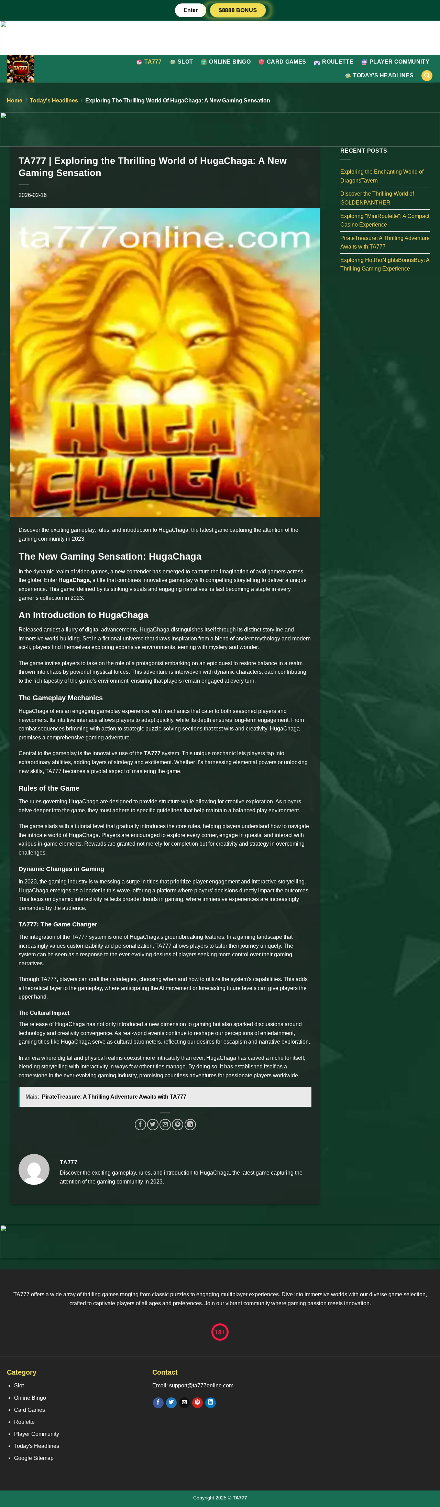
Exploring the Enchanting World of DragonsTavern (382, 176)
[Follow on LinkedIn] (210, 1402)
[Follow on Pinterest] (197, 1402)
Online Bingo (230, 62)
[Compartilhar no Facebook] (140, 1124)
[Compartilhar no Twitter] (152, 1124)
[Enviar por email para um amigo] (165, 1124)
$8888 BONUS (238, 10)
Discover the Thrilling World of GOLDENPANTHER (377, 198)
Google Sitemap (34, 1458)
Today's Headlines (383, 75)
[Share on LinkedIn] (190, 1124)
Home (14, 100)
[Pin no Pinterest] (177, 1124)
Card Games (286, 62)
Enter (191, 10)
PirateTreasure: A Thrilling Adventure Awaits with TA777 (385, 242)
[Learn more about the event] (220, 37)
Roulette (337, 62)
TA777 (153, 62)
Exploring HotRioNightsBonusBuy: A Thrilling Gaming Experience (384, 264)
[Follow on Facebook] (158, 1402)
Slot (185, 62)
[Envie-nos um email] (184, 1402)
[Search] (426, 75)
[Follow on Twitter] (171, 1402)
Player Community (399, 62)
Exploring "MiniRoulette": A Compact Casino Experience (384, 220)
